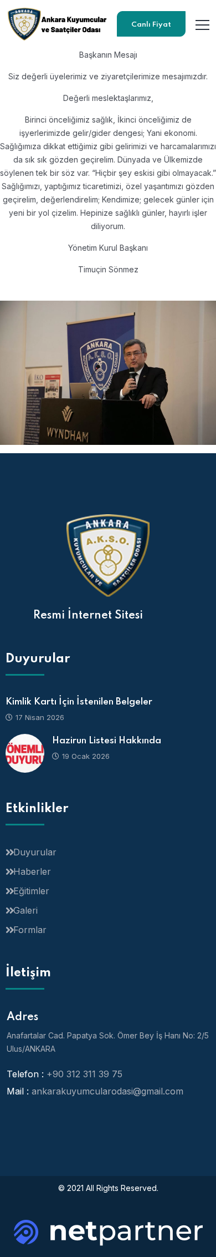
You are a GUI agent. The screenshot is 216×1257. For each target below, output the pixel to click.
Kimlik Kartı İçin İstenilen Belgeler (79, 702)
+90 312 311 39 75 (84, 1073)
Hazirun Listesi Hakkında (106, 741)
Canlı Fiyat (151, 24)
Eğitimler (31, 890)
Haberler (32, 871)
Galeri (25, 910)
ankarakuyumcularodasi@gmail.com (107, 1091)
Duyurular (34, 852)
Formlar (30, 929)
